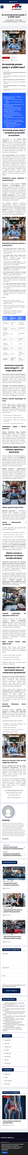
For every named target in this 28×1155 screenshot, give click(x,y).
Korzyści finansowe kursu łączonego (13, 124)
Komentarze (5, 953)
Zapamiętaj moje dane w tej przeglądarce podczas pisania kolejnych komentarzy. (14, 985)
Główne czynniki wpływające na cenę (13, 107)
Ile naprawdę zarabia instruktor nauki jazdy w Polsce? (11, 884)
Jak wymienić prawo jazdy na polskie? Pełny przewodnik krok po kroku (12, 911)
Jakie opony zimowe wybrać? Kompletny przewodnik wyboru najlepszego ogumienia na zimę (12, 855)
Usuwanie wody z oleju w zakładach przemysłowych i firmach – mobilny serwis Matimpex (12, 1029)
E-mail (3, 975)
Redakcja (15, 57)
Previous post (6, 845)
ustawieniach (4, 1149)
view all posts (5, 838)
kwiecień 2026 (7, 1053)
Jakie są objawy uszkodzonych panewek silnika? (12, 1122)
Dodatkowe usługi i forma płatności (13, 108)
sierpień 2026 (7, 1040)
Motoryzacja (7, 1074)
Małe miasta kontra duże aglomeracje (14, 120)
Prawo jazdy (6, 57)
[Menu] (2, 7)
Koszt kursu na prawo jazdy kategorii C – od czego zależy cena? (13, 105)
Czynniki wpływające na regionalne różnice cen (15, 118)
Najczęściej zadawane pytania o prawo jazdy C (14, 102)
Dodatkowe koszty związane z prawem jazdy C (14, 100)
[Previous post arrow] (24, 847)
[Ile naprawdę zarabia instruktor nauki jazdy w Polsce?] (14, 873)
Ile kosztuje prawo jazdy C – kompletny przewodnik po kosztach (12, 97)
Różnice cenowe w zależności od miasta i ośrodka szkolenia (13, 115)
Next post (5, 851)
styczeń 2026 (7, 1063)
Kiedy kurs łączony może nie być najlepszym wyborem (12, 126)
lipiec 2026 (6, 1043)
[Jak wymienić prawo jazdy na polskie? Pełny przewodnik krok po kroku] (14, 900)
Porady (6, 1077)
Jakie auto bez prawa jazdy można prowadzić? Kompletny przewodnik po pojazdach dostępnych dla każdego (13, 938)
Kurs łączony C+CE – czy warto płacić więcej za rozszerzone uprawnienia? (13, 122)
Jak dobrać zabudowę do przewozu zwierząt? (15, 1011)
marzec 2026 (7, 1056)
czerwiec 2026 (7, 1046)
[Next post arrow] (24, 855)
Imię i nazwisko (5, 967)
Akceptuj (4, 1152)
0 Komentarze (15, 60)
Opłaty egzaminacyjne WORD (12, 112)
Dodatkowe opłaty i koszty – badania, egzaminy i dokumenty (12, 110)
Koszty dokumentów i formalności (13, 113)
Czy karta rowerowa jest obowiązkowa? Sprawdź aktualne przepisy (13, 848)
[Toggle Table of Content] (22, 95)
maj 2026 (6, 1050)
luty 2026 (6, 1059)
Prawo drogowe (8, 1080)
